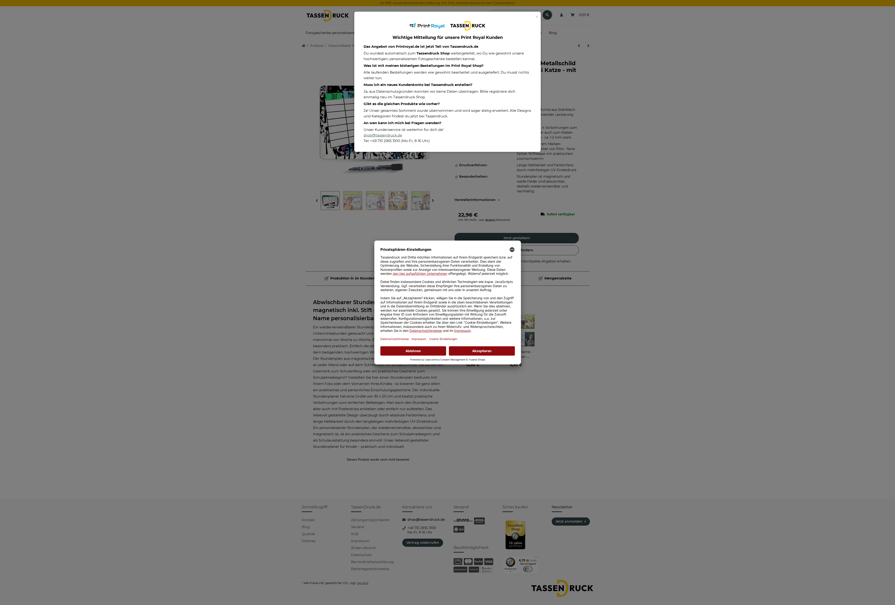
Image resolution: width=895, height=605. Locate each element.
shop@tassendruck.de (383, 135)
